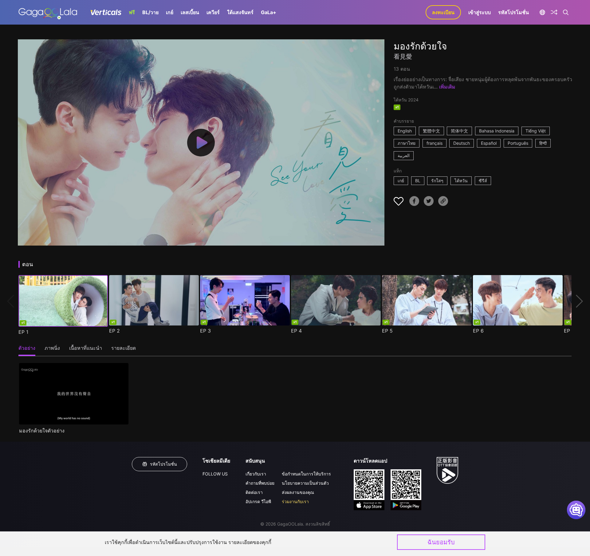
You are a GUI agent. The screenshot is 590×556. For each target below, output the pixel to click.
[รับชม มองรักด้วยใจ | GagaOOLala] (47, 12)
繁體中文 (431, 130)
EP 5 (387, 331)
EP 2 (114, 331)
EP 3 (205, 331)
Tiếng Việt (535, 130)
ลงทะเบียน (443, 12)
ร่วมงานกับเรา (295, 501)
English (405, 130)
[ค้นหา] (566, 12)
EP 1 (23, 332)
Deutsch (461, 143)
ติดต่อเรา (254, 492)
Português (518, 143)
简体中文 (459, 130)
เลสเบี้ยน (190, 12)
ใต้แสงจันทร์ (240, 12)
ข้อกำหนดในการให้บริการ (306, 473)
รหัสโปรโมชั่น (513, 12)
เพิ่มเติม (447, 87)
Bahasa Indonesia (496, 130)
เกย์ (169, 12)
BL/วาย (150, 12)
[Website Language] (542, 12)
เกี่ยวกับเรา (256, 473)
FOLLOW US (215, 473)
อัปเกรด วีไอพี (258, 501)
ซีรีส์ (483, 180)
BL (417, 180)
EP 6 (478, 331)
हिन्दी (543, 143)
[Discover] (554, 12)
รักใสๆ (437, 180)
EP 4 (296, 331)
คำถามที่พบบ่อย (260, 483)
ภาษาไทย (406, 143)
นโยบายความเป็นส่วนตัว (305, 483)
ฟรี (132, 12)
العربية (404, 155)
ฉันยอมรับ (441, 542)
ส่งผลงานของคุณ (298, 492)
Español (489, 143)
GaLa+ (268, 12)
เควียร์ (213, 12)
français (434, 143)
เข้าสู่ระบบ (479, 12)
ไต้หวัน (461, 180)
